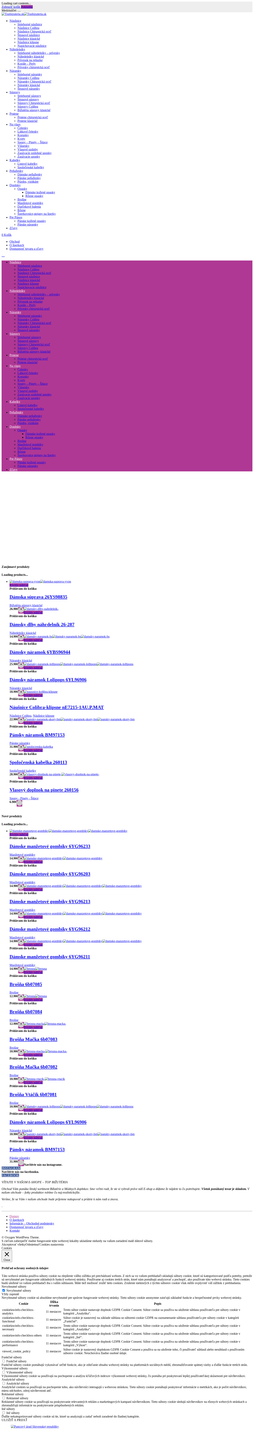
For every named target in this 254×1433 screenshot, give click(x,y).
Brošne (21, 199)
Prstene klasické (27, 121)
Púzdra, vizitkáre (27, 181)
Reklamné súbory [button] (13, 1394)
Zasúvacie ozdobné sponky (34, 153)
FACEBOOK (10, 1175)
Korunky (23, 135)
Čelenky (22, 128)
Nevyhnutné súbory (18, 1290)
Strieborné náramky (29, 74)
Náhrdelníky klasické (30, 56)
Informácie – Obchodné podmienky (32, 1223)
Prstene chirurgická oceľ (32, 117)
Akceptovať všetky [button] (14, 1244)
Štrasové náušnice (28, 35)
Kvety (21, 138)
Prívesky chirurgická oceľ (33, 67)
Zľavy (13, 228)
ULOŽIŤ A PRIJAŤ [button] (14, 1420)
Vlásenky (23, 146)
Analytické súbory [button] (13, 1379)
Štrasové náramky (28, 88)
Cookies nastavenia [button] (51, 1244)
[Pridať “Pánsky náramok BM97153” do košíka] (21, 1163)
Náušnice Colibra (28, 28)
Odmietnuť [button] (32, 1244)
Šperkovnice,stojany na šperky (36, 213)
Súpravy (15, 92)
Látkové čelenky (27, 131)
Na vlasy (15, 124)
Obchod (15, 241)
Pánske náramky (27, 224)
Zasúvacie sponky (28, 156)
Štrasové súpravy (28, 99)
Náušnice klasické (28, 38)
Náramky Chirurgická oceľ (34, 81)
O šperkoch (17, 245)
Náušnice (15, 20)
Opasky (22, 188)
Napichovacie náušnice (31, 45)
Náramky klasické (28, 85)
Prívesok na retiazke (30, 60)
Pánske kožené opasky (31, 221)
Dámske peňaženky (29, 174)
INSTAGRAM (11, 1168)
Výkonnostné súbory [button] (15, 1368)
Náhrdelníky (17, 49)
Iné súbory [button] (8, 1409)
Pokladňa (27, 7)
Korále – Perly (26, 63)
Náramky (15, 70)
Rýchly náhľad (19, 585)
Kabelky (15, 160)
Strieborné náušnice (29, 24)
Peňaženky (16, 171)
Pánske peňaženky (29, 178)
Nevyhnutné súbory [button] (14, 1286)
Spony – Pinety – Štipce (32, 142)
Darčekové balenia (29, 206)
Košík (7, 234)
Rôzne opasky (34, 196)
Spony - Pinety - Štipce (24, 798)
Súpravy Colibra (27, 106)
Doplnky (15, 185)
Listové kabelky (27, 163)
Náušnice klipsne (28, 42)
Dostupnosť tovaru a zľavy (26, 248)
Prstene (14, 113)
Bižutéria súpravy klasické (33, 110)
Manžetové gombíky (30, 203)
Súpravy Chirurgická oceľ (33, 103)
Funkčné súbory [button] (12, 1357)
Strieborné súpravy (29, 95)
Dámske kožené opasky (40, 192)
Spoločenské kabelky (30, 167)
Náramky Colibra (28, 78)
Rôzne (21, 210)
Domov (14, 1216)
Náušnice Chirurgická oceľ (34, 31)
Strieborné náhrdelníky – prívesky (38, 53)
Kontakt (15, 1230)
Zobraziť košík (11, 7)
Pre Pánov (16, 217)
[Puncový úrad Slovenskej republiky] (35, 1426)
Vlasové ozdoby (27, 149)
